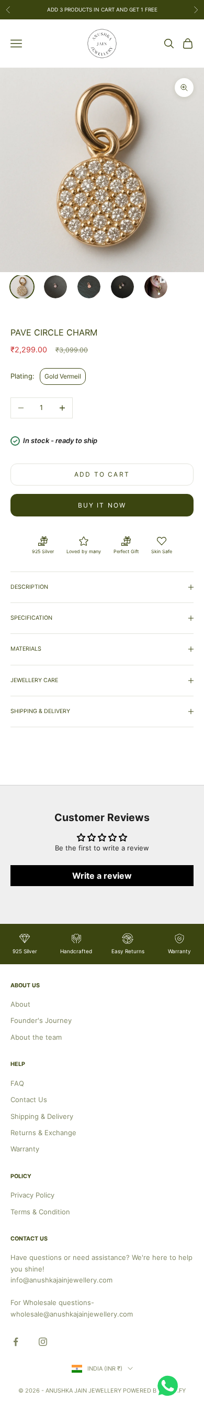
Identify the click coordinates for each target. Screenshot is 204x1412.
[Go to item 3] (88, 286)
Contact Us (28, 1099)
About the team (36, 1037)
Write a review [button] (102, 875)
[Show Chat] (170, 1386)
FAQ (17, 1083)
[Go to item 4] (122, 286)
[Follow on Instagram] (43, 1341)
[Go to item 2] (55, 286)
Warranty (24, 1149)
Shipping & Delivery (41, 1116)
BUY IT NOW (102, 505)
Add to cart (102, 474)
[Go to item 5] (155, 286)
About (20, 1004)
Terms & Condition (40, 1212)
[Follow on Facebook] (15, 1341)
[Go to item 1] (21, 286)
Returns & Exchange (43, 1132)
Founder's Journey (41, 1020)
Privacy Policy (32, 1195)
